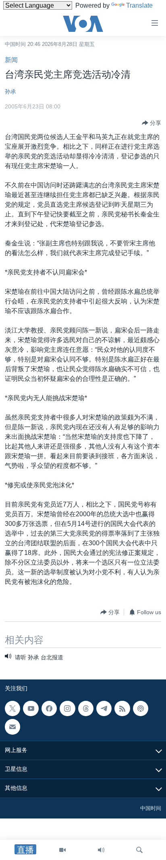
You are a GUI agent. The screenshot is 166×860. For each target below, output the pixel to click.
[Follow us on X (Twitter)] (12, 708)
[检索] (139, 850)
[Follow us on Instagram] (67, 708)
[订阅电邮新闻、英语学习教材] (12, 726)
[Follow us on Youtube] (30, 708)
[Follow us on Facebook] (49, 708)
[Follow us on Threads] (85, 708)
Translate (139, 5)
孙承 (10, 91)
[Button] (151, 123)
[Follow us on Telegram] (104, 708)
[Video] (62, 850)
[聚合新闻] (122, 708)
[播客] (140, 708)
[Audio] (101, 850)
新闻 (11, 59)
